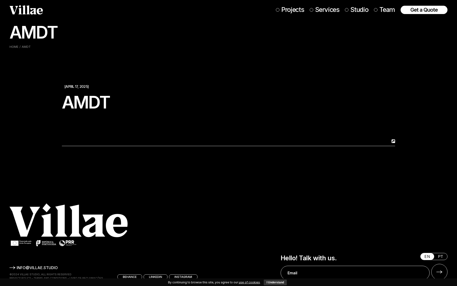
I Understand (275, 282)
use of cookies (249, 282)
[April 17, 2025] (76, 86)
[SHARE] (392, 141)
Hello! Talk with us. (309, 258)
